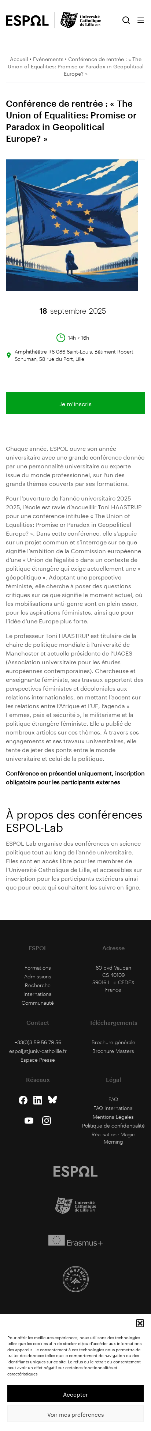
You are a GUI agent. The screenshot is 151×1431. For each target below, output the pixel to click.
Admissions (37, 976)
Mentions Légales (113, 1117)
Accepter (75, 1393)
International (37, 994)
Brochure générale (113, 1042)
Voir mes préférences (75, 1413)
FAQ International (113, 1108)
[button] (140, 1323)
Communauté (38, 1003)
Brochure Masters (113, 1051)
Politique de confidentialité (113, 1125)
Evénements (48, 58)
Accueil (19, 58)
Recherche (38, 985)
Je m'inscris (75, 403)
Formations (38, 967)
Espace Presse (38, 1060)
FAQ (113, 1099)
